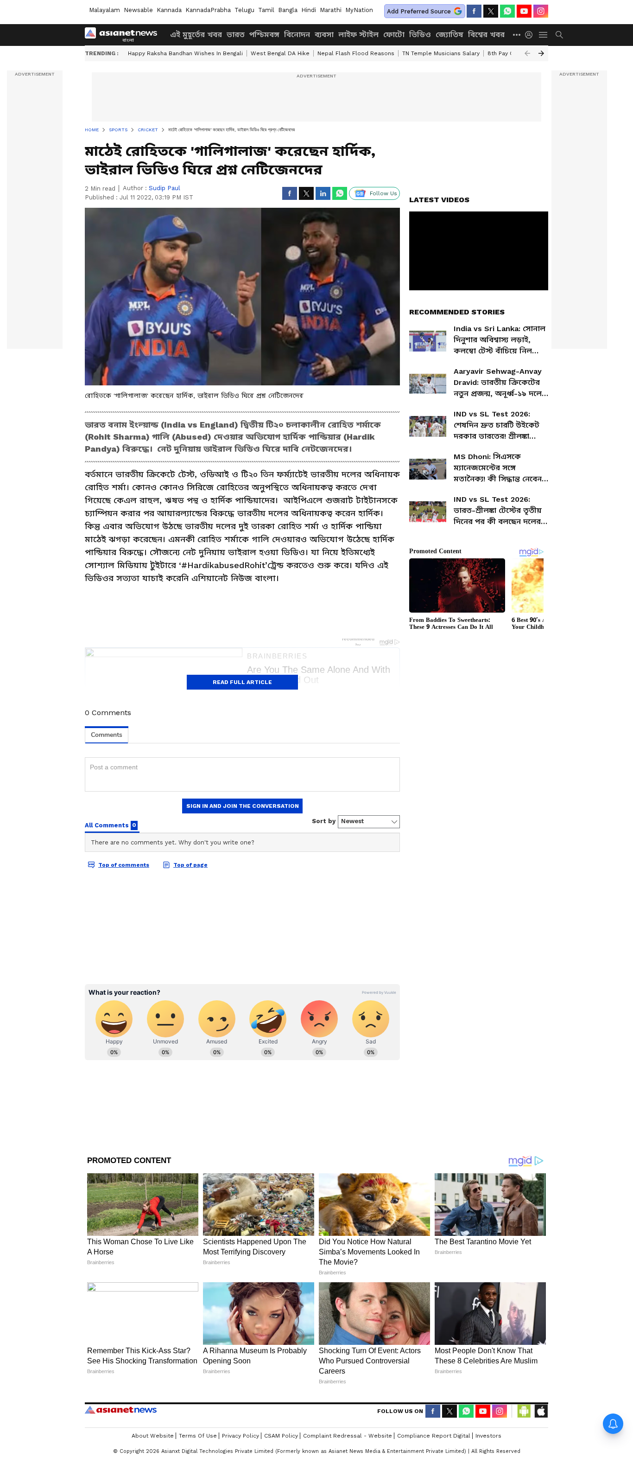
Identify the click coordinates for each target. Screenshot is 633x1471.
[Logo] (124, 34)
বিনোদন (297, 34)
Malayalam (104, 9)
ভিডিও (420, 34)
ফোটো (394, 34)
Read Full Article (242, 682)
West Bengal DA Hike (280, 53)
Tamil (266, 9)
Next (541, 53)
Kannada (169, 9)
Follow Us (383, 193)
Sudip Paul (164, 188)
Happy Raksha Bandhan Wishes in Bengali (185, 53)
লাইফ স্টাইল (358, 34)
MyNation (359, 9)
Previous (527, 53)
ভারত (236, 34)
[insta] (540, 11)
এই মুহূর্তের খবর (196, 34)
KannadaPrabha (208, 9)
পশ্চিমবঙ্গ (264, 34)
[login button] (531, 35)
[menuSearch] (559, 34)
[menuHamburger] (543, 35)
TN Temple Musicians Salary (441, 53)
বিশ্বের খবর (486, 34)
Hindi (308, 9)
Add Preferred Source (419, 11)
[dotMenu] (517, 34)
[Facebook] (474, 11)
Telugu (244, 9)
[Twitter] (490, 11)
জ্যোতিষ (449, 34)
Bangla (288, 9)
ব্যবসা (324, 34)
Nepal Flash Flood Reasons (355, 53)
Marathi (331, 9)
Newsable (138, 9)
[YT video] (524, 11)
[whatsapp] (507, 11)
